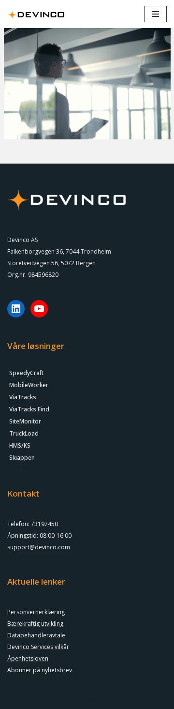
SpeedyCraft (26, 373)
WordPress (118, 699)
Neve (46, 699)
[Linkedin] (16, 308)
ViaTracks (22, 397)
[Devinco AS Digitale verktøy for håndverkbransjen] (36, 14)
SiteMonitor (25, 421)
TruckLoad (24, 433)
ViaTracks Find (29, 409)
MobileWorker (28, 385)
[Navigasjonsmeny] (155, 14)
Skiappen (22, 457)
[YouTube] (39, 308)
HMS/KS (19, 445)
